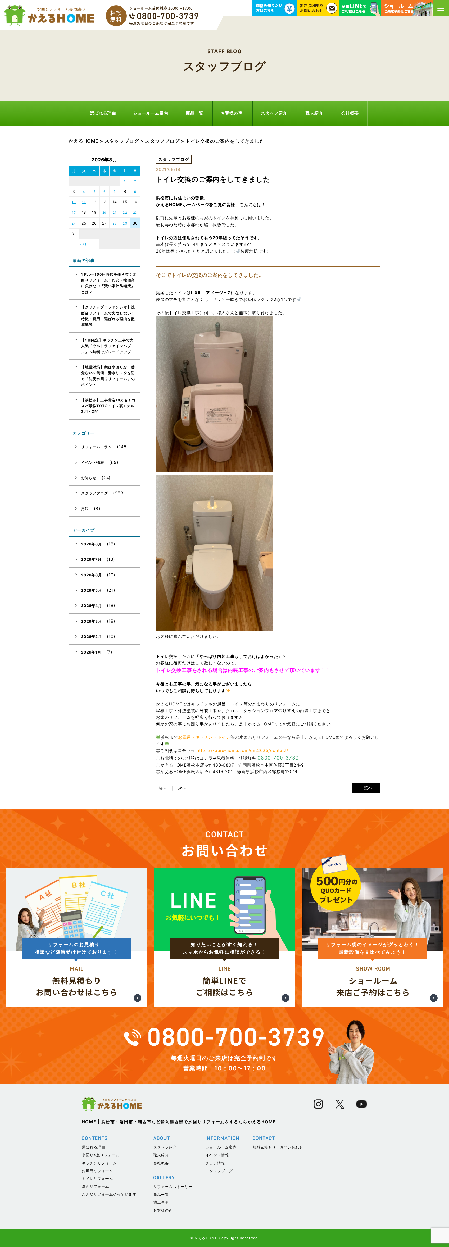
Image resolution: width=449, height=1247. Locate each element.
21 (115, 212)
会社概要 (350, 113)
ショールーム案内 (150, 113)
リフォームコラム (96, 447)
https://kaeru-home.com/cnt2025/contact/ (242, 750)
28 (115, 223)
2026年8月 (91, 544)
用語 (85, 508)
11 (84, 202)
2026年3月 (91, 621)
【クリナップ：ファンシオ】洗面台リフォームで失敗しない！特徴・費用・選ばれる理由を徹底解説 (108, 316)
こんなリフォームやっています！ (111, 1194)
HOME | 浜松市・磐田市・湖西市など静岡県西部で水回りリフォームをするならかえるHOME (179, 1121)
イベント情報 (92, 462)
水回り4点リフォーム (101, 1155)
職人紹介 (314, 113)
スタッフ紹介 (274, 113)
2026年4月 (91, 605)
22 (125, 212)
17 (74, 212)
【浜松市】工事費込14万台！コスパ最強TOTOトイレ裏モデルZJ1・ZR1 (108, 406)
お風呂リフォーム (97, 1171)
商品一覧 (194, 113)
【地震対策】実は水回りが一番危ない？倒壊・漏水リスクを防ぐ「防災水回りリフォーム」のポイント (108, 376)
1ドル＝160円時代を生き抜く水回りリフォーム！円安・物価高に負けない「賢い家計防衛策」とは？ (109, 283)
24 (74, 223)
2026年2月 (91, 636)
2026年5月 (91, 590)
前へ (162, 788)
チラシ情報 (215, 1163)
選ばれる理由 (103, 113)
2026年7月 (91, 559)
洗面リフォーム (95, 1186)
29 (125, 223)
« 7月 (84, 244)
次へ (182, 788)
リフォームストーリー (172, 1186)
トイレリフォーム (97, 1178)
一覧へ (366, 787)
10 (74, 202)
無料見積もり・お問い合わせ (278, 1147)
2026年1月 (91, 652)
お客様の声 (231, 113)
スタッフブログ (94, 493)
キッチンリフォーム (99, 1163)
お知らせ (88, 478)
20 (104, 212)
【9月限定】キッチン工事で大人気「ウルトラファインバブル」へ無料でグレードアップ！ (108, 346)
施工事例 (161, 1202)
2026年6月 (91, 575)
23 (135, 212)
